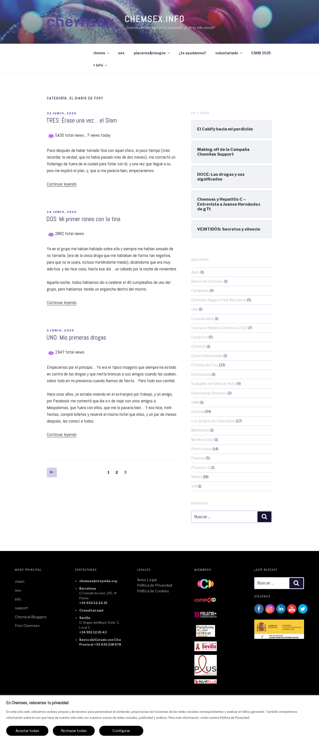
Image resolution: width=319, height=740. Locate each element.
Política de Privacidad (234, 717)
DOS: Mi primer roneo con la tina (83, 219)
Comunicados (202, 318)
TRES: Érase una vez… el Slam (81, 120)
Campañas (200, 290)
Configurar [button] (121, 731)
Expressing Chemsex (209, 393)
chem (19, 581)
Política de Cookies (153, 591)
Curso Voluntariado (207, 356)
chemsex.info (155, 19)
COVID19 (198, 346)
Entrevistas (201, 374)
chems (99, 53)
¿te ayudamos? (192, 53)
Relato (196, 477)
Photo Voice (201, 449)
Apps (195, 272)
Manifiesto (200, 430)
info (18, 599)
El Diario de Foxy (204, 365)
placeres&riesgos (150, 53)
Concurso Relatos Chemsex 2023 (219, 328)
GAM (195, 402)
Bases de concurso (207, 281)
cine (194, 309)
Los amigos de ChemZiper (213, 421)
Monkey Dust (202, 439)
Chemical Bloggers (31, 617)
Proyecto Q (200, 467)
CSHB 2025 (261, 53)
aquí (99, 610)
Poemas (198, 458)
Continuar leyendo (62, 184)
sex (121, 53)
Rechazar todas (74, 731)
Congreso (199, 337)
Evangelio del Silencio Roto (213, 383)
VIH (194, 486)
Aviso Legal (147, 580)
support (21, 608)
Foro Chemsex (27, 625)
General (197, 411)
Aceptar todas (27, 731)
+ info (98, 65)
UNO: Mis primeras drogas (76, 337)
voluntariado (226, 53)
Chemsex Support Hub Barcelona (218, 300)
